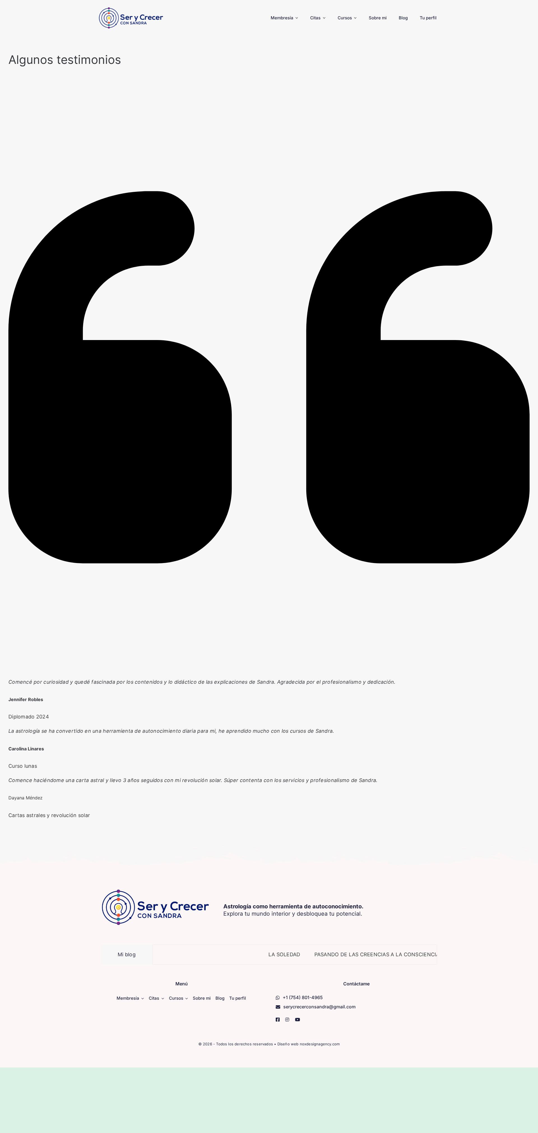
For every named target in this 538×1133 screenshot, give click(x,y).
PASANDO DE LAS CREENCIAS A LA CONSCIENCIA (353, 954)
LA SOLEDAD (261, 954)
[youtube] (297, 1019)
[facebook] (278, 1019)
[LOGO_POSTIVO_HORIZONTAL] (131, 9)
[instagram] (287, 1019)
